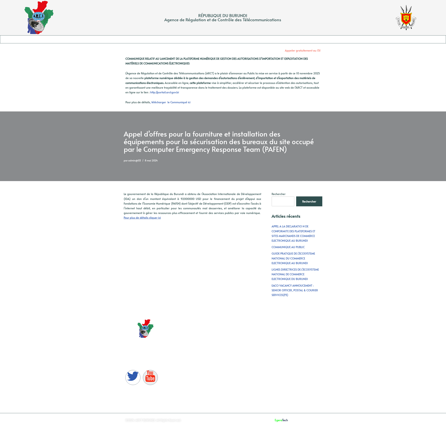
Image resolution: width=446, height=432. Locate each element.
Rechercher (279, 194)
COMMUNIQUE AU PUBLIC (288, 247)
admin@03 (134, 160)
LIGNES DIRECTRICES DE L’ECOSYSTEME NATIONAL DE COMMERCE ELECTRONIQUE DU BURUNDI (295, 274)
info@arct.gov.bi (296, 358)
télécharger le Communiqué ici (170, 102)
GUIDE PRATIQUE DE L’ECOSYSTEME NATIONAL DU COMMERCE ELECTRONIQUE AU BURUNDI (293, 258)
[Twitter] (132, 377)
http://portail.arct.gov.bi (165, 92)
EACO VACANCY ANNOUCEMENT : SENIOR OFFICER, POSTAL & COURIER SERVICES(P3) (295, 290)
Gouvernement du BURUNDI (197, 328)
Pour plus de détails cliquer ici (142, 217)
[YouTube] (150, 377)
